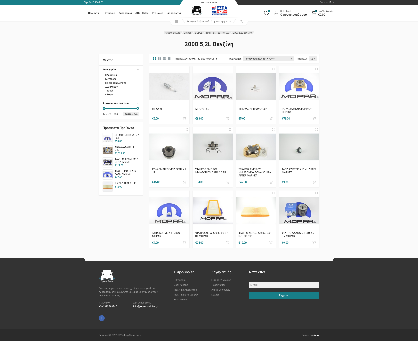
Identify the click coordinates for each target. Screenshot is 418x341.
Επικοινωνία (174, 13)
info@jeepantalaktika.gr (145, 306)
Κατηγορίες (110, 69)
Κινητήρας (110, 78)
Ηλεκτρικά (111, 75)
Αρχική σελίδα (172, 32)
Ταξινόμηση (235, 58)
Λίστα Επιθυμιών (220, 289)
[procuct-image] (169, 86)
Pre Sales (157, 13)
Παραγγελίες (218, 284)
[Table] (169, 58)
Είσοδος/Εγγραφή (221, 280)
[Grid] (154, 58)
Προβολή (302, 58)
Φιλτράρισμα (130, 114)
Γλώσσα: (326, 2)
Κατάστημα (125, 13)
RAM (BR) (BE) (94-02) (217, 32)
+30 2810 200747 (108, 306)
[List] (164, 58)
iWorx (316, 335)
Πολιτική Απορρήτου (185, 289)
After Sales (141, 13)
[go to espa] (219, 10)
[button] (184, 118)
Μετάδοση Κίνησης (115, 82)
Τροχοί (109, 90)
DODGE (198, 32)
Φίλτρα (109, 94)
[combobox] (209, 21)
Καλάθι (215, 294)
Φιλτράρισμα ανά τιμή (116, 103)
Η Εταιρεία (109, 13)
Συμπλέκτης (112, 86)
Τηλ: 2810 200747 (93, 2)
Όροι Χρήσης (181, 284)
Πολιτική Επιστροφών (186, 294)
